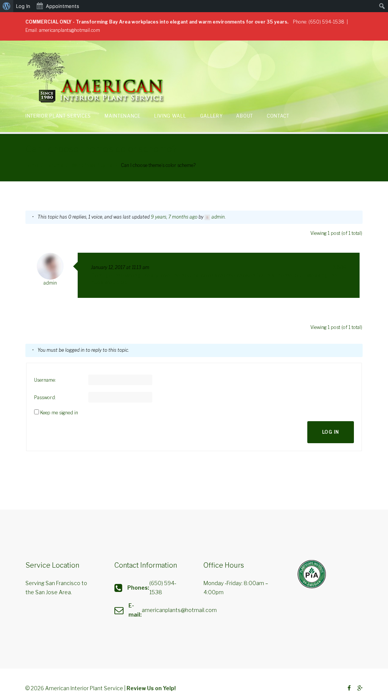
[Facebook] (349, 688)
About (244, 116)
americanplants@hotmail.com (69, 30)
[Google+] (360, 688)
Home (31, 165)
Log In (330, 432)
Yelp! (169, 688)
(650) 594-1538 (326, 22)
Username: (45, 380)
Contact (278, 116)
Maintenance (123, 116)
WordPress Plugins (92, 165)
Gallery (211, 116)
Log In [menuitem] (23, 6)
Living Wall (170, 116)
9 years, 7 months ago (174, 217)
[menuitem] (6, 6)
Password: (45, 397)
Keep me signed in (59, 412)
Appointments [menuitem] (62, 6)
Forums (55, 165)
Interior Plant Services (58, 116)
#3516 (339, 267)
